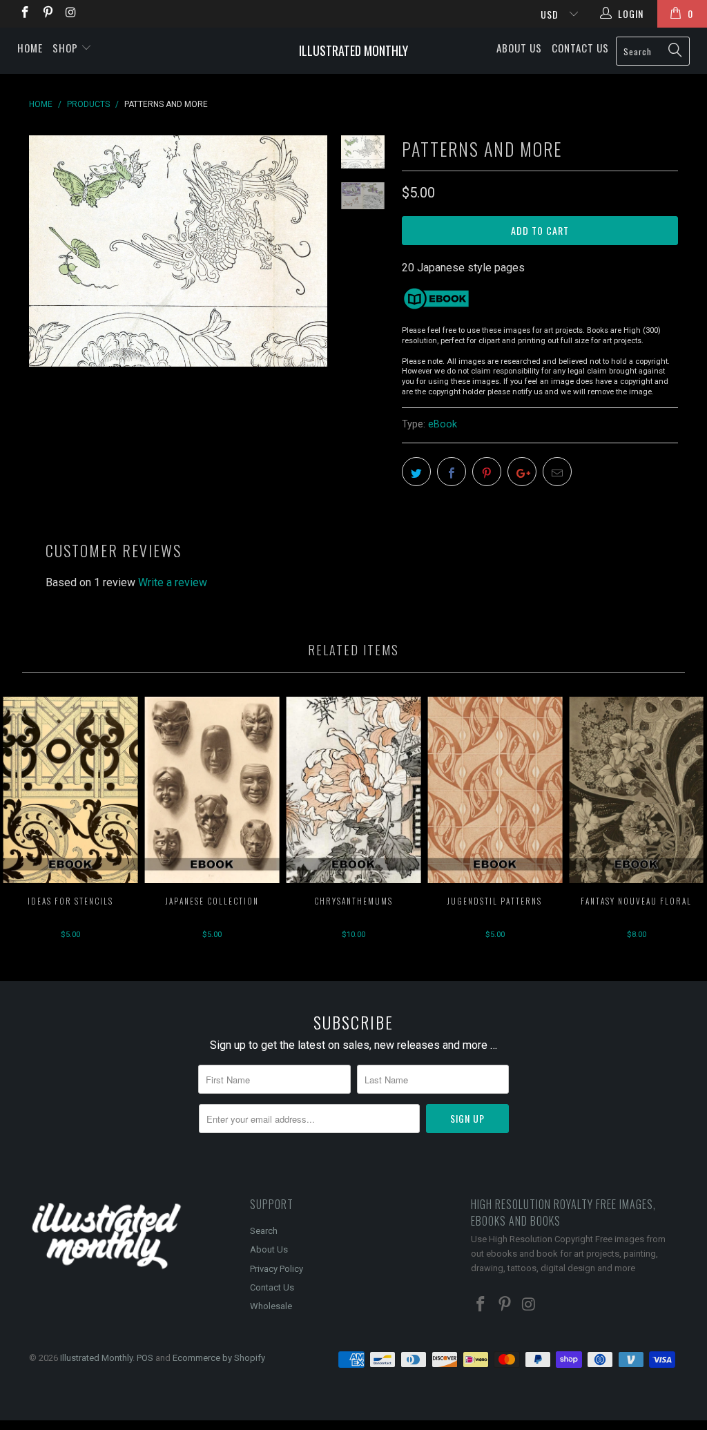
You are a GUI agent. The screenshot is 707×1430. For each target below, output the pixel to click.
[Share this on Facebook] (451, 471)
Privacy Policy (276, 1269)
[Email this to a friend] (557, 471)
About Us (519, 47)
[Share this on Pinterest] (486, 471)
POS (145, 1358)
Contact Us (580, 47)
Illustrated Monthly (353, 50)
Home (30, 47)
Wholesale (271, 1306)
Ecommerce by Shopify (219, 1358)
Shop (66, 47)
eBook (442, 424)
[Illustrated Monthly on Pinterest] (48, 13)
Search (264, 1231)
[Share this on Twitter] (416, 471)
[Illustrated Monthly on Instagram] (70, 13)
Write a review (172, 582)
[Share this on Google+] (521, 471)
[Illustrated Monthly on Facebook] (24, 13)
